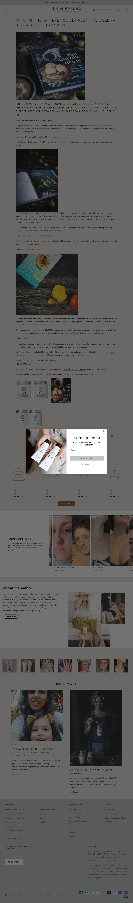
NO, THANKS (87, 464)
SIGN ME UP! (87, 458)
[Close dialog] (104, 431)
